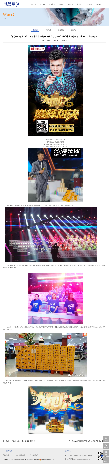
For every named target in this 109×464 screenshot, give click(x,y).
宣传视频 (61, 30)
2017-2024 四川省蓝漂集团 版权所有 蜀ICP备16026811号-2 (16, 459)
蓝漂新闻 (35, 30)
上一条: (19, 441)
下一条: (87, 441)
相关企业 (80, 4)
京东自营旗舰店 (20, 455)
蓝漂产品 (73, 30)
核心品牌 (70, 4)
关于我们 (42, 4)
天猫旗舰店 (6, 455)
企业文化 (52, 4)
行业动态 (48, 30)
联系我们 (98, 4)
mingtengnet (36, 459)
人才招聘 (89, 4)
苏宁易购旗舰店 (34, 455)
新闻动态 (61, 4)
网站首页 (33, 4)
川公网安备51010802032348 (47, 459)
